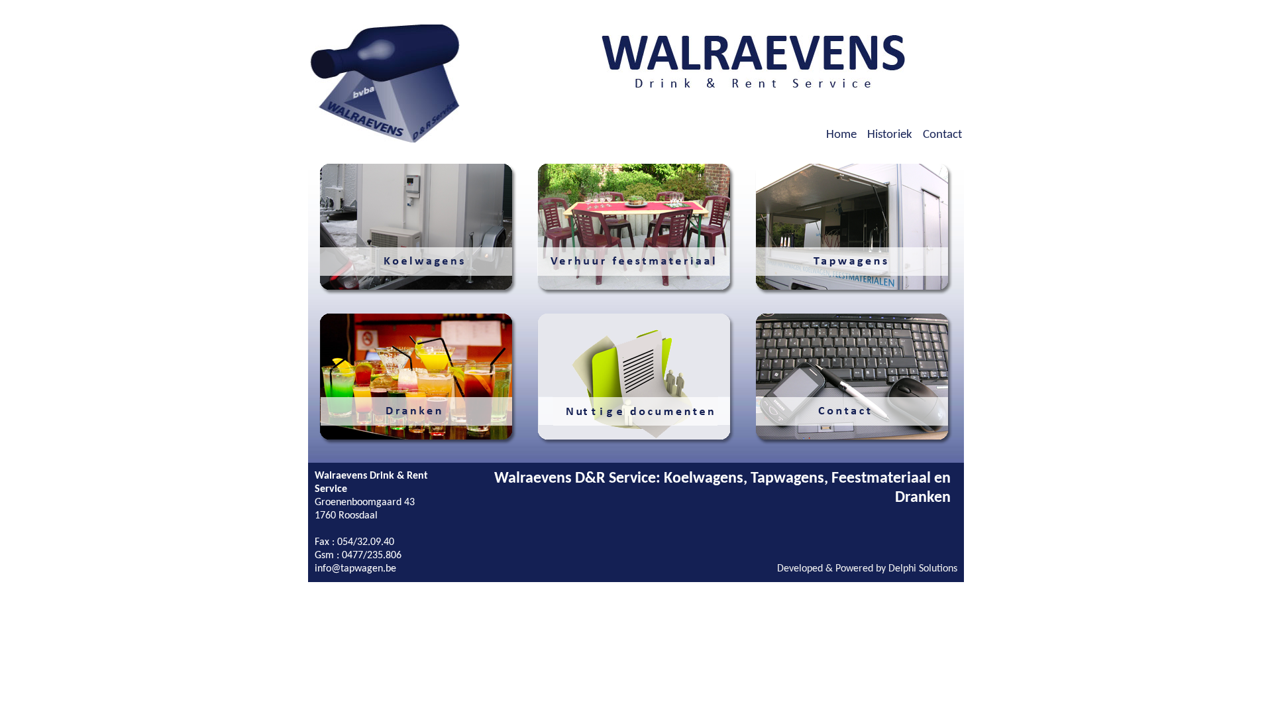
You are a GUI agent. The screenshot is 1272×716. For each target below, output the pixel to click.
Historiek (889, 135)
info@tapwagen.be (355, 569)
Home (841, 135)
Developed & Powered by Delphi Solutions (867, 569)
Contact (942, 135)
